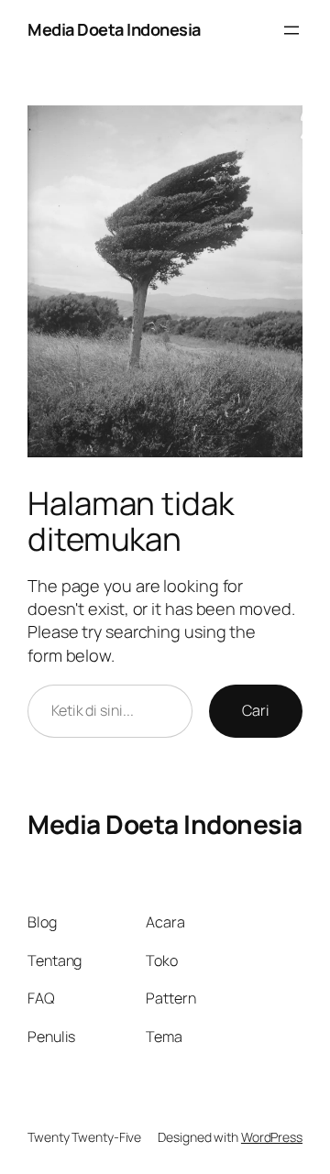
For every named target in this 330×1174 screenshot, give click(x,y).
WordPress (271, 1137)
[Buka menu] (291, 30)
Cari (256, 710)
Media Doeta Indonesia (114, 29)
